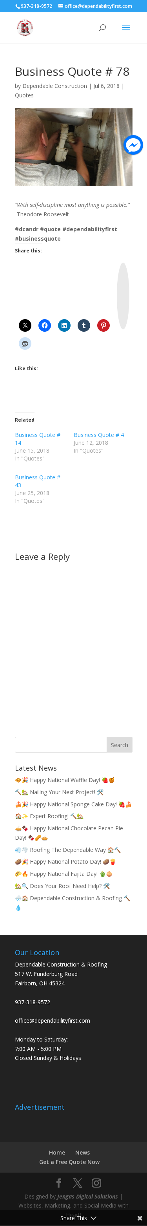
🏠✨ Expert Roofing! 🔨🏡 (49, 816)
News (82, 1152)
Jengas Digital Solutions (87, 1196)
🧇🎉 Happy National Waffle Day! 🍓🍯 (65, 780)
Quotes (24, 95)
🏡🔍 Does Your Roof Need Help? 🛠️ (62, 886)
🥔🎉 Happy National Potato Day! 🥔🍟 (65, 861)
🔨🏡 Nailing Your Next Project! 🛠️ (59, 792)
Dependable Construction (54, 86)
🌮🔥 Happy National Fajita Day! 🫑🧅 (64, 873)
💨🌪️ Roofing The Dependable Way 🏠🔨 (68, 849)
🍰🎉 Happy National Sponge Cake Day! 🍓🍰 (73, 804)
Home (57, 1152)
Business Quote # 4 (99, 435)
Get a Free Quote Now (69, 1162)
